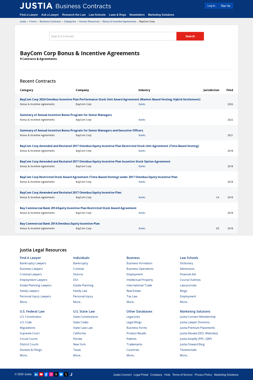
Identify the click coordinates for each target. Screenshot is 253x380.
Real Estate (133, 291)
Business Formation (139, 263)
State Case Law (83, 328)
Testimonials (188, 350)
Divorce (78, 274)
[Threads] (56, 374)
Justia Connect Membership (198, 317)
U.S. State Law (84, 311)
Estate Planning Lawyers (35, 285)
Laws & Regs (117, 14)
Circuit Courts (29, 339)
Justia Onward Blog (192, 344)
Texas (77, 350)
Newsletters (137, 14)
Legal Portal (141, 374)
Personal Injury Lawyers (35, 296)
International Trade (139, 285)
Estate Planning (83, 285)
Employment (134, 274)
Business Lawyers (31, 269)
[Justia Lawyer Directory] (71, 374)
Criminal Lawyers (31, 274)
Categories (70, 21)
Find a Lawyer (29, 14)
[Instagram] (51, 374)
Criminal (78, 269)
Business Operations (140, 269)
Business (133, 258)
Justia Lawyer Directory (195, 322)
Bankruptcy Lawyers (33, 263)
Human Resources (89, 21)
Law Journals (188, 285)
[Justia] (36, 6)
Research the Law (74, 14)
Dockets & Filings (31, 350)
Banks (142, 104)
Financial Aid (188, 274)
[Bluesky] (61, 374)
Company (156, 374)
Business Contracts (50, 21)
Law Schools (97, 14)
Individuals (81, 258)
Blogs (183, 291)
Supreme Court (30, 333)
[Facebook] (46, 374)
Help (167, 374)
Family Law (80, 291)
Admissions (187, 269)
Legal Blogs (134, 322)
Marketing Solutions (161, 14)
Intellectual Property (139, 280)
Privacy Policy (203, 374)
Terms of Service (182, 374)
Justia (23, 21)
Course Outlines (190, 280)
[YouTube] (41, 374)
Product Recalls (136, 333)
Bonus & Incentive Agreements (119, 21)
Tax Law (131, 296)
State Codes (80, 322)
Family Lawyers (29, 291)
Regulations (27, 328)
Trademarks (134, 344)
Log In (211, 5)
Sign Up (225, 5)
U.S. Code (26, 322)
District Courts (29, 344)
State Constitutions (85, 317)
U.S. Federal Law (32, 311)
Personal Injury (83, 296)
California (79, 333)
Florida (77, 339)
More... (24, 302)
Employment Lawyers (33, 280)
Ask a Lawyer (50, 14)
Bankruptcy (80, 263)
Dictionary (186, 263)
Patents (131, 339)
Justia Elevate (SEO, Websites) (199, 333)
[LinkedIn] (36, 374)
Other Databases (139, 311)
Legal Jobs (133, 317)
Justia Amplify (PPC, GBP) (196, 339)
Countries (132, 350)
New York (79, 344)
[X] (66, 374)
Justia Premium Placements (197, 328)
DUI (75, 280)
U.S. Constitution (30, 317)
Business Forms (136, 328)
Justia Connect (122, 374)
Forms (32, 21)
